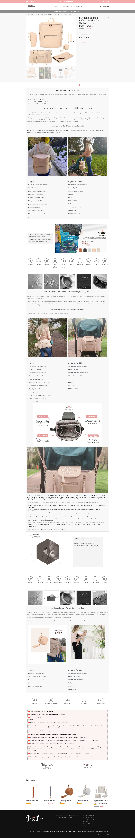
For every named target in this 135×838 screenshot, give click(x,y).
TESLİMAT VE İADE (88, 821)
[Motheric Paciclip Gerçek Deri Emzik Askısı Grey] (50, 791)
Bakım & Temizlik (84, 37)
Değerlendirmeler (74, 85)
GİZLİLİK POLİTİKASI (88, 819)
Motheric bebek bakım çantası (70, 118)
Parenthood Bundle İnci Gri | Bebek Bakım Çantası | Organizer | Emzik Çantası (101, 802)
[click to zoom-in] (51, 41)
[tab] (57, 84)
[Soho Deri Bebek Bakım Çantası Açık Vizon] (106, 18)
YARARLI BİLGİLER (88, 823)
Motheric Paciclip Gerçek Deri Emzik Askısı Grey (49, 801)
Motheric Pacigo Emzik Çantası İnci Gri (82, 801)
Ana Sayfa (28, 14)
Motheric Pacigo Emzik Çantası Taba (65, 801)
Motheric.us (106, 833)
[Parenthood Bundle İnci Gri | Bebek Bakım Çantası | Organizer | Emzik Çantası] (101, 791)
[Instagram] (106, 1)
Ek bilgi (64, 85)
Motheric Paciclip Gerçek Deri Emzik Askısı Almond (32, 801)
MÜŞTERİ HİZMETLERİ (89, 815)
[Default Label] (108, 1)
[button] (80, 238)
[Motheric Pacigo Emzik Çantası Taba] (67, 791)
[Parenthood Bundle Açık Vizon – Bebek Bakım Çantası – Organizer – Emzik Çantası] (108, 18)
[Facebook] (103, 1)
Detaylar (82, 32)
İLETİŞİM (85, 826)
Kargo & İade (83, 34)
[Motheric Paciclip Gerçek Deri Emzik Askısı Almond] (33, 791)
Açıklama (57, 85)
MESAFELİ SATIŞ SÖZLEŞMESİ (91, 817)
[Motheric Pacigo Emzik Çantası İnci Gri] (84, 791)
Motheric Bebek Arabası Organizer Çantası (73, 301)
